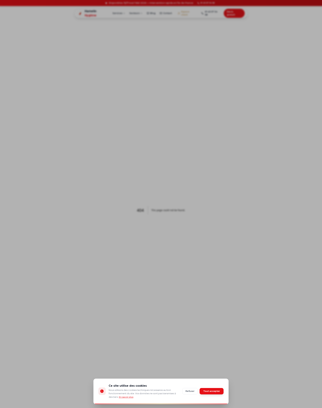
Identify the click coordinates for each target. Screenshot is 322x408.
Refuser (190, 391)
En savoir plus (126, 397)
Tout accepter (211, 391)
